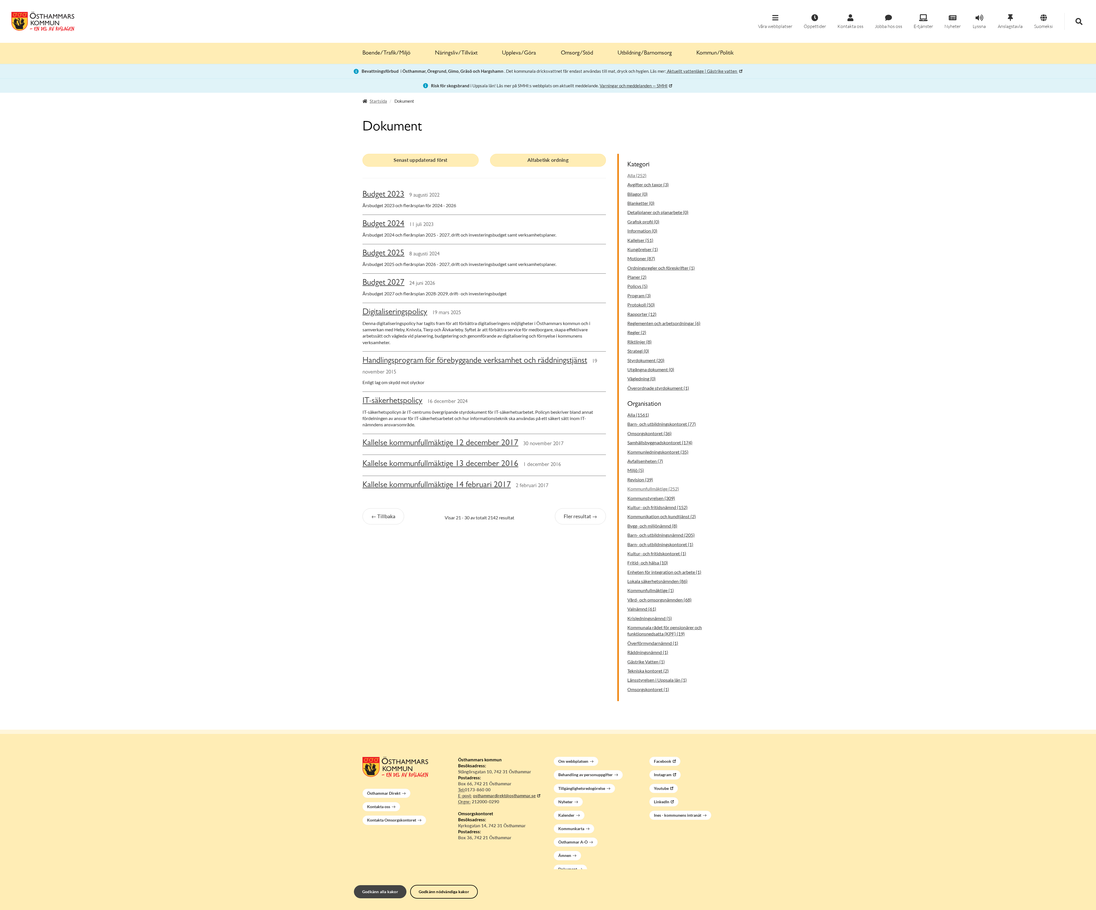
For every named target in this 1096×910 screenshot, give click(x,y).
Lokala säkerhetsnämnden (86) (657, 581)
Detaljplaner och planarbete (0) (657, 212)
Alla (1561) (638, 414)
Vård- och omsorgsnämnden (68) (659, 599)
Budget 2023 (383, 195)
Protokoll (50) (641, 304)
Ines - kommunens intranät (677, 815)
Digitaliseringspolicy (394, 312)
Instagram (663, 774)
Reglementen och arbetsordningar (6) (663, 323)
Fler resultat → (580, 516)
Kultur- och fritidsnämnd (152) (657, 507)
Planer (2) (636, 277)
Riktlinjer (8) (639, 341)
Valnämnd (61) (641, 609)
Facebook (662, 761)
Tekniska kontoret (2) (648, 670)
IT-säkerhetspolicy (392, 401)
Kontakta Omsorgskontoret (391, 820)
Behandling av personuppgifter (585, 774)
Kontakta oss (378, 806)
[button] (775, 21)
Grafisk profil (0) (643, 221)
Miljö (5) (635, 470)
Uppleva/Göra (519, 53)
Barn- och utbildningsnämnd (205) (661, 535)
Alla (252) (636, 175)
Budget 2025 (383, 254)
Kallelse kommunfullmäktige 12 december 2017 (440, 443)
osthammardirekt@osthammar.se (504, 795)
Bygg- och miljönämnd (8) (652, 525)
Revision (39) (640, 479)
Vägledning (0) (641, 378)
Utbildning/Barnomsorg (645, 53)
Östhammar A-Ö (573, 842)
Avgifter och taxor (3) (648, 184)
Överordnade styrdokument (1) (658, 388)
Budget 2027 (383, 283)
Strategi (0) (638, 351)
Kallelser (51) (640, 240)
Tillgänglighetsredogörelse (581, 788)
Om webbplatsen (573, 761)
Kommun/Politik (715, 53)
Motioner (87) (641, 258)
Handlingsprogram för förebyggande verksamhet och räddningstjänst (474, 361)
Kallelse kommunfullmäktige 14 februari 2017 (436, 485)
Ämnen (564, 855)
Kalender (566, 815)
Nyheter (565, 801)
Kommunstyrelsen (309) (651, 498)
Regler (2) (636, 332)
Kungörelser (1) (642, 249)
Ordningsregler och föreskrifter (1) (661, 268)
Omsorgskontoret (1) (648, 689)
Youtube (661, 788)
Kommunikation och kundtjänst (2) (661, 516)
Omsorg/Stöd (577, 53)
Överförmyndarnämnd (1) (652, 643)
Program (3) (639, 295)
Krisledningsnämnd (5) (649, 618)
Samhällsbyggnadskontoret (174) (659, 442)
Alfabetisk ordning (548, 160)
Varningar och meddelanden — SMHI (634, 85)
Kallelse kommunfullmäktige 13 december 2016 (440, 464)
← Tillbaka (383, 516)
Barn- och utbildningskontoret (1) (660, 544)
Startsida (378, 101)
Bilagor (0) (637, 194)
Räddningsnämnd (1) (647, 652)
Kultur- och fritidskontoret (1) (656, 553)
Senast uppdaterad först (420, 160)
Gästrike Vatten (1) (646, 661)
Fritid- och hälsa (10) (647, 562)
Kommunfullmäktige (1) (650, 590)
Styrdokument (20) (645, 360)
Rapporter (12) (641, 314)
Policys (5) (637, 286)
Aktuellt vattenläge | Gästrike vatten (702, 71)
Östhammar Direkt (383, 793)
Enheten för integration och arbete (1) (664, 572)
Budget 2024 (383, 224)
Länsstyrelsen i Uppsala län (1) (657, 680)
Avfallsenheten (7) (645, 461)
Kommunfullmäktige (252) (653, 488)
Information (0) (642, 230)
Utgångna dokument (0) (650, 369)
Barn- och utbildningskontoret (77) (661, 424)
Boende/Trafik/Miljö (386, 53)
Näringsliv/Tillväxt (456, 53)
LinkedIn (661, 801)
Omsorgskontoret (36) (649, 433)
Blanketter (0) (640, 203)
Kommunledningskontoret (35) (657, 452)
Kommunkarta (571, 828)
